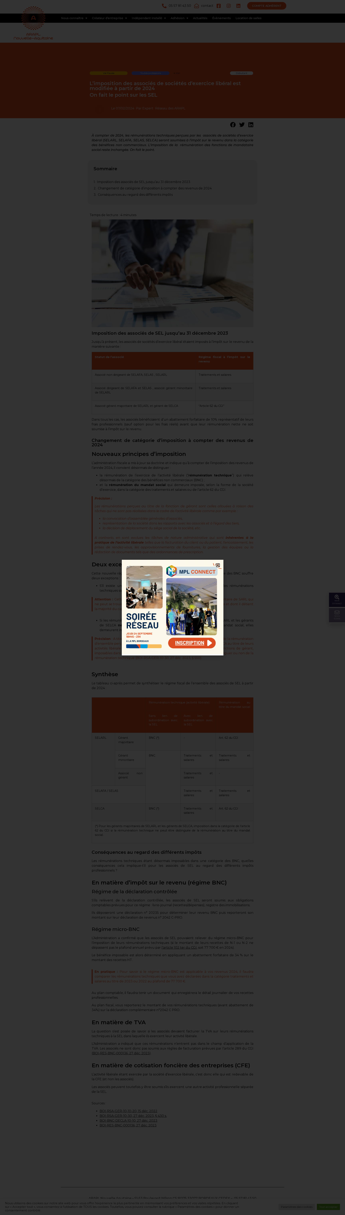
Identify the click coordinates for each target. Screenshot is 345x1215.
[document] (172, 607)
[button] (217, 565)
